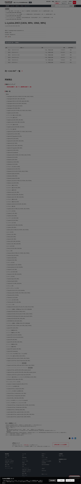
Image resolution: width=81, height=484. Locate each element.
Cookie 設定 (52, 480)
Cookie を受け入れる (70, 480)
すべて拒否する (61, 480)
